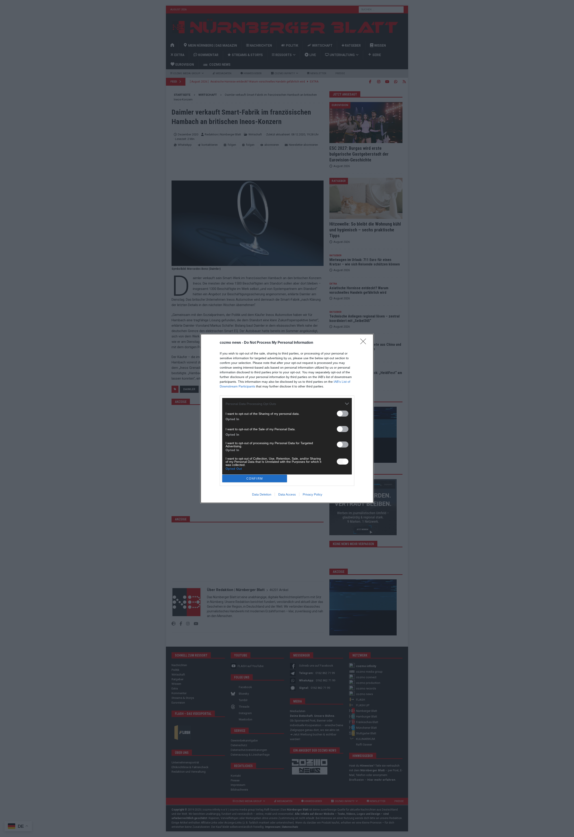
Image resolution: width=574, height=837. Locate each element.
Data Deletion (261, 494)
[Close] (364, 343)
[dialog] (287, 418)
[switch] (342, 414)
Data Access (287, 494)
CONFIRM (254, 478)
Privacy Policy (312, 494)
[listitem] (287, 403)
